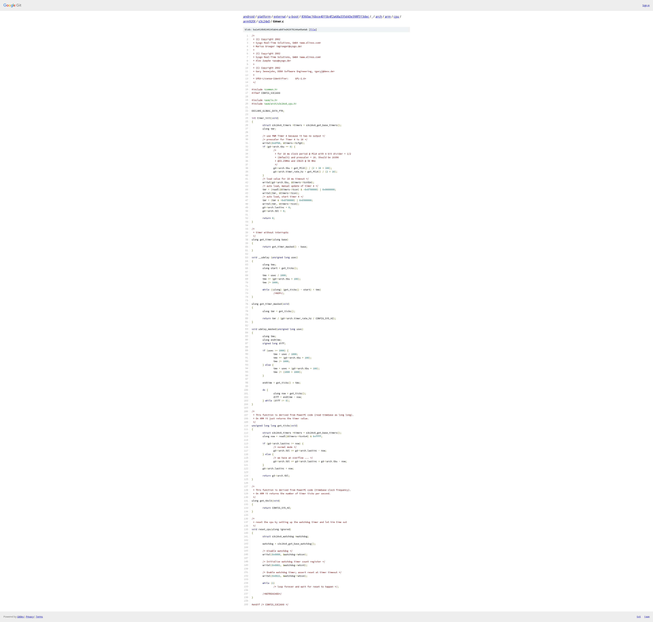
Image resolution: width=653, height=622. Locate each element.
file (313, 29)
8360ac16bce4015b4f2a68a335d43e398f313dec (335, 16)
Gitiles (20, 616)
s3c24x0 (264, 21)
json (647, 616)
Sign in (646, 5)
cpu (396, 16)
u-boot (294, 16)
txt (639, 616)
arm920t (249, 21)
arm (388, 16)
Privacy (30, 616)
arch (378, 16)
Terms (39, 616)
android (249, 16)
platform (264, 16)
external (280, 16)
